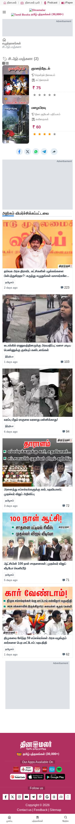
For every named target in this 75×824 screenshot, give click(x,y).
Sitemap (55, 810)
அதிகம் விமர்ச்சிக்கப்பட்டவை (25, 213)
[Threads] (54, 797)
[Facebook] (5, 797)
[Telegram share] (44, 151)
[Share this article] (54, 151)
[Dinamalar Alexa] (52, 769)
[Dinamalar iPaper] (26, 769)
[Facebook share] (19, 151)
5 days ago (11, 580)
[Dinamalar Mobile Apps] (68, 797)
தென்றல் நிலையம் (45, 75)
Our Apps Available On (37, 762)
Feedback (41, 810)
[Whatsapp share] (35, 151)
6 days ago (11, 431)
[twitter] (12, 797)
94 (67, 431)
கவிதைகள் (42, 119)
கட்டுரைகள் (42, 80)
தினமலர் (11, 2)
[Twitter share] (27, 151)
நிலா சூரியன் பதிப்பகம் (47, 114)
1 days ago (11, 361)
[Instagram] (19, 797)
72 (67, 505)
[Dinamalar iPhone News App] (45, 769)
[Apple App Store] (35, 777)
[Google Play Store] (55, 777)
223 (66, 287)
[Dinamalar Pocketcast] (18, 777)
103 (66, 361)
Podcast (52, 2)
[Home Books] (4, 40)
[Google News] (47, 797)
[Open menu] (4, 12)
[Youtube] (26, 797)
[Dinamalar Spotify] (59, 769)
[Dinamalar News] (37, 244)
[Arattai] (61, 797)
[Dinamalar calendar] (37, 769)
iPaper (68, 2)
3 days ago (11, 505)
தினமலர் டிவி (32, 2)
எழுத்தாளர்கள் (11, 43)
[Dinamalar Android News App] (16, 769)
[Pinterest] (40, 797)
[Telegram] (33, 797)
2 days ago (11, 287)
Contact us (24, 810)
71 (67, 580)
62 (67, 654)
